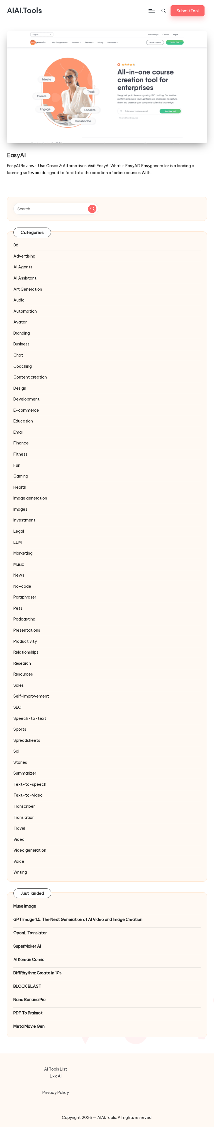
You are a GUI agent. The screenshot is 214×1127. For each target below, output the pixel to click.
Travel (19, 828)
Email (18, 432)
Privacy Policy (55, 1092)
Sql (16, 751)
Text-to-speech (29, 784)
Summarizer (24, 773)
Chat (18, 355)
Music (18, 564)
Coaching (22, 366)
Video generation (29, 850)
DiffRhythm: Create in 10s (37, 972)
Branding (21, 333)
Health (19, 487)
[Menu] (151, 11)
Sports (19, 729)
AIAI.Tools (24, 11)
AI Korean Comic (29, 959)
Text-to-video (28, 795)
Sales (18, 685)
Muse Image (24, 906)
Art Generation (27, 289)
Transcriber (24, 806)
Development (26, 399)
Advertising (24, 256)
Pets (17, 608)
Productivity (25, 641)
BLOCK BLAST (27, 986)
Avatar (20, 322)
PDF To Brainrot (28, 1012)
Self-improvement (31, 696)
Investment (24, 520)
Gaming (20, 476)
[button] (188, 10)
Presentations (26, 630)
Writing (20, 872)
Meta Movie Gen (29, 1026)
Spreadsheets (26, 740)
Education (23, 421)
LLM (17, 542)
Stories (20, 762)
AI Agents (22, 267)
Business (21, 344)
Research (22, 663)
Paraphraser (24, 597)
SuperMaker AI (27, 946)
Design (19, 388)
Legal (18, 531)
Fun (16, 465)
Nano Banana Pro (29, 999)
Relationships (25, 652)
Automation (25, 311)
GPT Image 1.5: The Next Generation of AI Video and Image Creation (77, 919)
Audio (19, 300)
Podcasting (24, 619)
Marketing (23, 553)
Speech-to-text (29, 718)
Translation (24, 817)
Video (19, 839)
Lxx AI (56, 1076)
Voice (18, 861)
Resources (23, 674)
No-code (22, 586)
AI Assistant (25, 278)
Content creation (30, 377)
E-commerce (26, 410)
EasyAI (16, 155)
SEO (17, 707)
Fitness (20, 454)
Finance (21, 443)
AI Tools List (55, 1069)
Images (20, 509)
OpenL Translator (30, 932)
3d (15, 245)
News (18, 575)
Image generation (30, 498)
